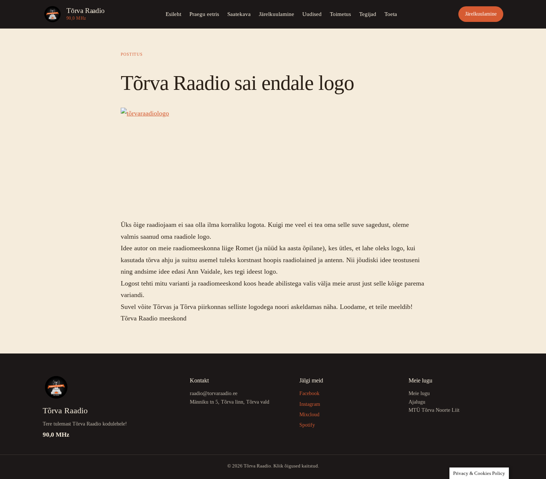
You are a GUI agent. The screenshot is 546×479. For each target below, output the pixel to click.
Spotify (307, 425)
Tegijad (367, 14)
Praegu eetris (204, 14)
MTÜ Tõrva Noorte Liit (434, 410)
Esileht (173, 14)
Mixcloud (309, 414)
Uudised (312, 14)
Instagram (309, 404)
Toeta (390, 14)
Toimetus (340, 14)
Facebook (309, 393)
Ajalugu (417, 402)
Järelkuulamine (276, 14)
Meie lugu (419, 393)
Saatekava (239, 14)
